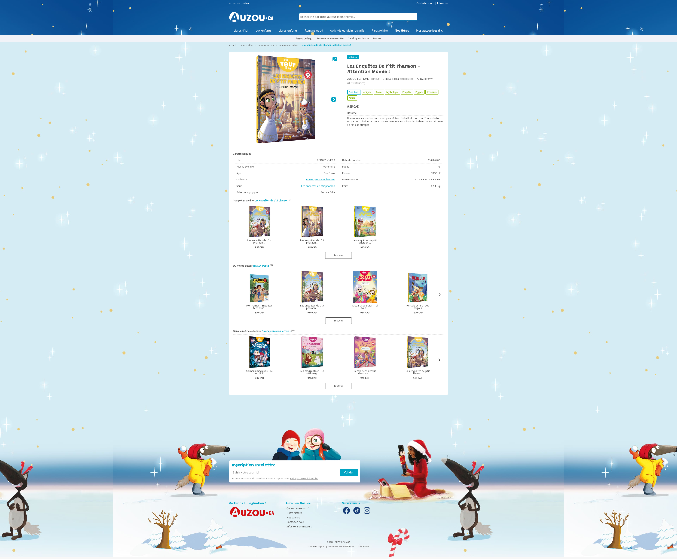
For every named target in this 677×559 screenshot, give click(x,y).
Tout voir (338, 255)
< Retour (353, 57)
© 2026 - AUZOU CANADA (338, 542)
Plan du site (363, 546)
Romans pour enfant (288, 45)
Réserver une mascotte (330, 38)
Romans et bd (314, 30)
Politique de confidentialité (304, 478)
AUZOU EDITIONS (358, 78)
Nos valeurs (293, 517)
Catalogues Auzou (358, 38)
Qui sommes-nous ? (298, 508)
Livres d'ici (241, 30)
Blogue (377, 38)
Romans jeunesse (266, 45)
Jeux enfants (263, 30)
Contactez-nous (425, 3)
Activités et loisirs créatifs (347, 30)
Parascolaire (379, 30)
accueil (232, 45)
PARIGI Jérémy (424, 78)
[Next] (333, 99)
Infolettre (442, 3)
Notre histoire (294, 513)
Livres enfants (288, 30)
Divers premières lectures (320, 179)
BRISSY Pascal (391, 78)
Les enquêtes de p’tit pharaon (318, 186)
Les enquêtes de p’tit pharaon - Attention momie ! (326, 45)
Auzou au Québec (239, 3)
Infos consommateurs (299, 526)
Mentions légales (316, 546)
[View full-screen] (335, 59)
